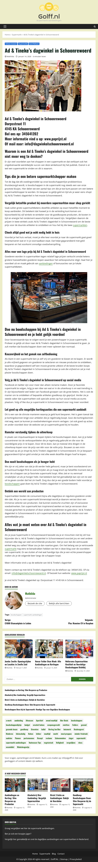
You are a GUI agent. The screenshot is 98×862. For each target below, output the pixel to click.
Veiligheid (60, 742)
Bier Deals (64, 720)
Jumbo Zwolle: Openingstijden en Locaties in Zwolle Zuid (18, 663)
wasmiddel (10, 747)
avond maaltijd (51, 720)
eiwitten (66, 724)
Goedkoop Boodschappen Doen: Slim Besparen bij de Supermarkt (30, 704)
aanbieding (18, 720)
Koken (30, 733)
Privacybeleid (76, 859)
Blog (8, 789)
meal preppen (66, 733)
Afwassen (29, 720)
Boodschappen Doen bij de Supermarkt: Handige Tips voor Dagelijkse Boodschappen (37, 709)
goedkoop (24, 729)
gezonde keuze (11, 729)
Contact (61, 853)
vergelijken (71, 742)
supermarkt (10, 548)
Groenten (34, 729)
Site (62, 859)
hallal (43, 729)
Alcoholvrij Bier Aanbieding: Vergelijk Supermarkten (25, 695)
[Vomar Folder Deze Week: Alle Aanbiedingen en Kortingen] (49, 648)
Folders (75, 724)
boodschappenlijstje (14, 724)
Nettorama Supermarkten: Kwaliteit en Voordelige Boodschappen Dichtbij (76, 664)
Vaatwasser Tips (35, 742)
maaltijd (47, 733)
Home (35, 853)
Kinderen (9, 733)
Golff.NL (54, 859)
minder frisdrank (81, 733)
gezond (84, 724)
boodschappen (12, 483)
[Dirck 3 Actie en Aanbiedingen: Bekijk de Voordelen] (60, 785)
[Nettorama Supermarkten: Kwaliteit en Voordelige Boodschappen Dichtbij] (79, 648)
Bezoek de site (35, 603)
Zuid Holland (34, 44)
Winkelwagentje (23, 747)
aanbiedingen (46, 263)
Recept (40, 738)
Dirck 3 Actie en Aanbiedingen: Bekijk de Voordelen (25, 699)
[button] (5, 26)
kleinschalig (20, 733)
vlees (80, 742)
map (66, 859)
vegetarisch (48, 742)
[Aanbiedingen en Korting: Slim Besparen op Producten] (15, 785)
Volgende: (80, 621)
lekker (38, 733)
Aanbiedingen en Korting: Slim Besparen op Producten (26, 690)
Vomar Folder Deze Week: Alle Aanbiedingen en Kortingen (48, 663)
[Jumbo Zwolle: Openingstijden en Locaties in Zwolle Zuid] (19, 648)
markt (55, 733)
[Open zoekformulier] (95, 26)
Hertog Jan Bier (54, 729)
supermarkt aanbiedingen (33, 615)
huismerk (67, 729)
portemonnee (29, 738)
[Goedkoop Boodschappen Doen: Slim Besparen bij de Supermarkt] (83, 785)
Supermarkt (23, 44)
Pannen (18, 738)
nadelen (9, 738)
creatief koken (38, 724)
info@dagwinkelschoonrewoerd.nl (49, 143)
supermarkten (80, 225)
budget (27, 724)
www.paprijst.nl (55, 138)
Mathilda (10, 56)
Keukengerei (79, 729)
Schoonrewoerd (11, 44)
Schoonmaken (60, 738)
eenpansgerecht (53, 724)
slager (71, 738)
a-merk (8, 720)
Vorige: (18, 621)
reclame (49, 738)
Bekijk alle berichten (59, 603)
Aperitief (39, 720)
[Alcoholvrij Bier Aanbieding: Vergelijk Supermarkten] (37, 785)
